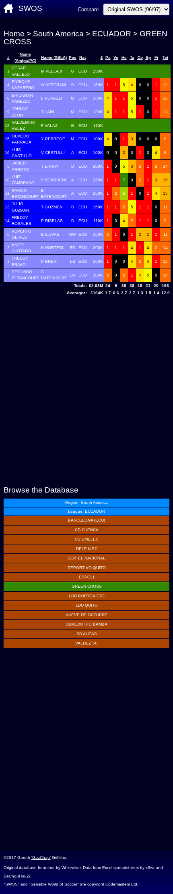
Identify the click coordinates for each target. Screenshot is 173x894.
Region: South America (86, 502)
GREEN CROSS (87, 586)
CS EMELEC (87, 539)
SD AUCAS (86, 634)
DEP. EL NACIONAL (86, 558)
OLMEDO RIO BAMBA (86, 624)
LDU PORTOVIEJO (87, 596)
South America (58, 33)
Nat (82, 57)
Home (14, 33)
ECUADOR (111, 33)
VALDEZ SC (86, 643)
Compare (88, 9)
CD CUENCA (87, 530)
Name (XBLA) (54, 57)
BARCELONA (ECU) (86, 520)
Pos (72, 57)
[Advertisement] (86, 391)
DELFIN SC (86, 549)
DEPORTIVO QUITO (87, 568)
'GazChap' (41, 857)
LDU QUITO (87, 605)
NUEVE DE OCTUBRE (86, 615)
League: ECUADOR (86, 511)
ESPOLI (86, 577)
